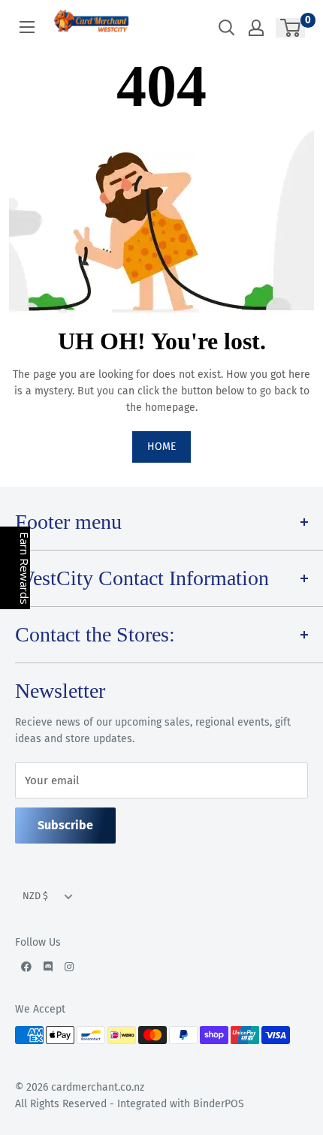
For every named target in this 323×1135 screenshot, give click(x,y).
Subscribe (65, 825)
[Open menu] (27, 27)
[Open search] (227, 28)
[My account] (256, 28)
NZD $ (35, 895)
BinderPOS (218, 1103)
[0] (291, 28)
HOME (161, 446)
